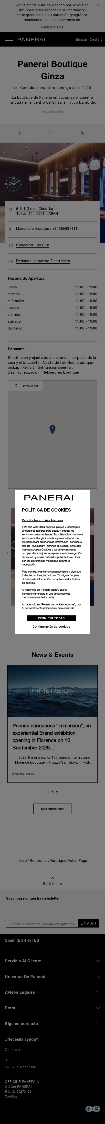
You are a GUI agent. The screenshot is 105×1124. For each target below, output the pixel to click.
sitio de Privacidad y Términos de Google (45, 546)
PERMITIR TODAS (51, 618)
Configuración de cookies (51, 626)
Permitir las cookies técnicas (42, 520)
